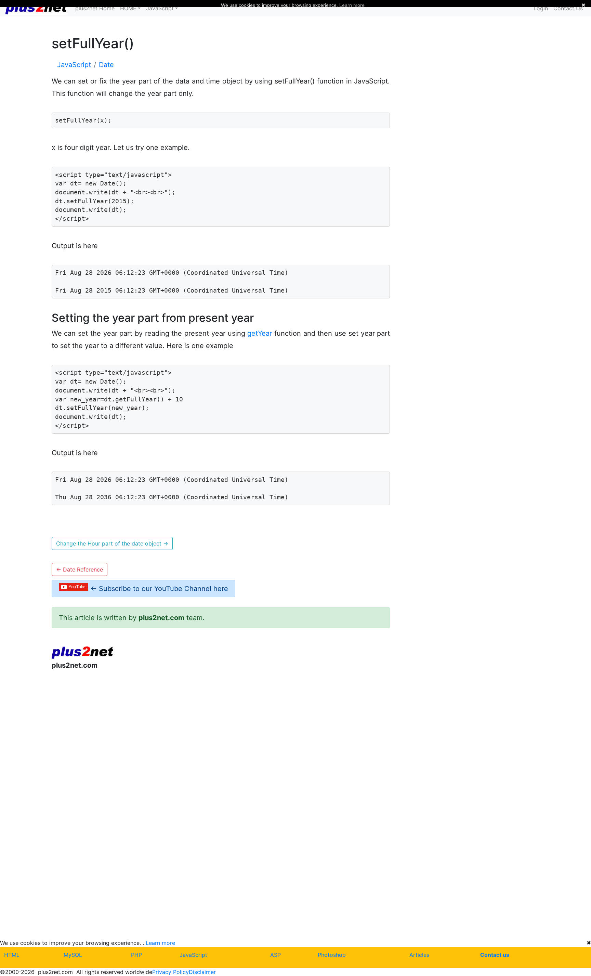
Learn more (160, 942)
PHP (136, 954)
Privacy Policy (170, 971)
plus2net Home (95, 8)
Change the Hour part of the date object (112, 543)
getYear (259, 333)
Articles (419, 954)
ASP (275, 954)
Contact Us (568, 8)
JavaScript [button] (160, 8)
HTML (11, 954)
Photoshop (332, 954)
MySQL (73, 954)
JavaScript (193, 954)
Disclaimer (202, 971)
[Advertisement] (221, 732)
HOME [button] (128, 8)
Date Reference (79, 569)
